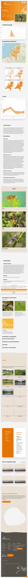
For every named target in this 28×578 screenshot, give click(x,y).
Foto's (7, 16)
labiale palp (17, 173)
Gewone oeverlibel (11, 156)
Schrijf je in (20, 548)
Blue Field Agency (17, 563)
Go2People (10, 563)
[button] (3, 44)
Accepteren (14, 289)
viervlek (15, 156)
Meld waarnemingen (10, 555)
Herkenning (3, 16)
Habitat (11, 16)
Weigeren (14, 291)
